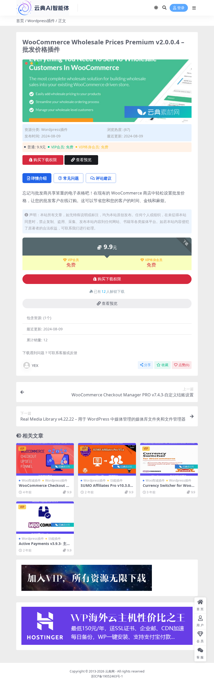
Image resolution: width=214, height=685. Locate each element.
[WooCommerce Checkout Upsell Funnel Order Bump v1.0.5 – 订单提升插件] (45, 459)
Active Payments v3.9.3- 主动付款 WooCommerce (44, 545)
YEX (35, 365)
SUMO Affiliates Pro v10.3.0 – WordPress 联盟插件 (107, 487)
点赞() (184, 365)
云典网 (110, 671)
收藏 (165, 365)
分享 (147, 365)
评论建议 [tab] (103, 178)
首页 (20, 20)
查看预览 (84, 160)
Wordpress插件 (41, 20)
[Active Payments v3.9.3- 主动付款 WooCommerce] (45, 517)
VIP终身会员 (153, 260)
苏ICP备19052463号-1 (107, 676)
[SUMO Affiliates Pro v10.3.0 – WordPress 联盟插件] (107, 459)
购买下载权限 (45, 160)
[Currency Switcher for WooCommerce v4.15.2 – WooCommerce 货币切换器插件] (169, 459)
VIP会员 (73, 260)
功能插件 (116, 480)
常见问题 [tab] (71, 178)
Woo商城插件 (31, 480)
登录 (181, 8)
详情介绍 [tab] (39, 178)
